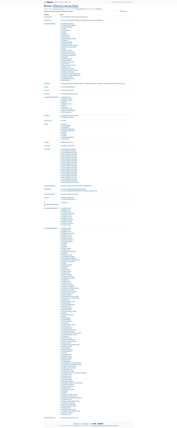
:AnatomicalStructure (67, 129)
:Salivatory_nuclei (66, 346)
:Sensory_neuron (66, 50)
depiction (47, 189)
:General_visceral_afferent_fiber (70, 344)
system (47, 93)
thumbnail (47, 20)
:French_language (66, 27)
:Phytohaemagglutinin (68, 304)
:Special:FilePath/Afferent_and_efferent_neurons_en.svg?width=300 (82, 20)
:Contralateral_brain (67, 314)
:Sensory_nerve (66, 271)
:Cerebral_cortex (66, 354)
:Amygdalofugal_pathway (68, 258)
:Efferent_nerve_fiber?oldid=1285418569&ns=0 (76, 185)
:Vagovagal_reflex (66, 328)
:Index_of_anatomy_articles (69, 396)
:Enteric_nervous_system (68, 368)
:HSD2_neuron (66, 326)
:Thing (63, 124)
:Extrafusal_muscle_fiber (68, 55)
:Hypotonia (65, 279)
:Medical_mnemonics (67, 72)
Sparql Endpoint (128, 2)
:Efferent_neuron (66, 216)
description (48, 17)
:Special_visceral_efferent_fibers (70, 401)
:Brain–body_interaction (68, 404)
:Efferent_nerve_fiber (69, 194)
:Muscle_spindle (66, 321)
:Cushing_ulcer (66, 306)
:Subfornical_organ (67, 349)
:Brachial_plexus (66, 309)
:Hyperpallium (65, 361)
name (46, 90)
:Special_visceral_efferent (68, 25)
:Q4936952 (66, 125)
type (46, 124)
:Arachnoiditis (65, 318)
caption (47, 83)
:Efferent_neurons (66, 218)
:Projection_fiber (66, 399)
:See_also (64, 107)
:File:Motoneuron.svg (67, 78)
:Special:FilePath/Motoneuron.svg (73, 189)
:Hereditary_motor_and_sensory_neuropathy (73, 373)
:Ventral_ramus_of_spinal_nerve (70, 298)
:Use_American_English (68, 110)
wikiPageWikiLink (49, 23)
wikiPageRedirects (51, 208)
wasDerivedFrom (49, 185)
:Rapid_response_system (68, 409)
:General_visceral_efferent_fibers (70, 73)
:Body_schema (66, 303)
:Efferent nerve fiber (68, 149)
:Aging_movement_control (69, 394)
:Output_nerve (66, 225)
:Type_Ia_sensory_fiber (68, 261)
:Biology (64, 253)
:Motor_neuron (66, 343)
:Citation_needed (66, 100)
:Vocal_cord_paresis (67, 284)
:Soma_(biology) (66, 60)
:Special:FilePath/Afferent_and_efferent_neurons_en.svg (79, 190)
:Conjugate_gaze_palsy (68, 339)
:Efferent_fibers (66, 208)
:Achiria (64, 246)
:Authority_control (66, 99)
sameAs (47, 149)
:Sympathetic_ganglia (67, 256)
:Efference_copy (66, 356)
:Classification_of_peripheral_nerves (71, 364)
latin (46, 87)
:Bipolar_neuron (66, 283)
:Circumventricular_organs (69, 334)
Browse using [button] (59, 2)
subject (47, 115)
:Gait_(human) (65, 359)
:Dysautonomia (66, 376)
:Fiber (63, 120)
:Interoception (66, 407)
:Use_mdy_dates (66, 112)
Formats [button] (68, 2)
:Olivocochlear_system (68, 278)
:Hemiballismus (66, 319)
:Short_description (67, 108)
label (46, 142)
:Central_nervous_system (68, 47)
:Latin (63, 28)
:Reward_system (66, 294)
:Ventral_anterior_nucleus (68, 329)
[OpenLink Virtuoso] (76, 423)
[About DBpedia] (48, 2)
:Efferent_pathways (67, 220)
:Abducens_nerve (66, 255)
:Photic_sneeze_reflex (67, 293)
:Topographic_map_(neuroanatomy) (71, 397)
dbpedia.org (99, 9)
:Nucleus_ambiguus (67, 381)
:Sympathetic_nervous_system (70, 296)
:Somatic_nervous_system (69, 291)
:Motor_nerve (65, 67)
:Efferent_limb (65, 210)
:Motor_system (66, 248)
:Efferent (64, 202)
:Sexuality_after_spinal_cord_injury (71, 333)
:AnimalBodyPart (67, 137)
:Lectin (63, 245)
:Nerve (64, 132)
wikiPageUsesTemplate (51, 97)
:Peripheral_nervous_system (69, 45)
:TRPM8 (64, 392)
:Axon (63, 48)
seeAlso (47, 145)
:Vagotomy (65, 323)
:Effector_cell (65, 250)
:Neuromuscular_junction (68, 38)
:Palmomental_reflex (67, 371)
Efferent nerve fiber (65, 6)
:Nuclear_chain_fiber (67, 276)
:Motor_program (66, 274)
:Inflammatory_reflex (67, 289)
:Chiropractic (65, 273)
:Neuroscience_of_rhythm (68, 406)
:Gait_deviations (66, 351)
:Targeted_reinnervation (68, 366)
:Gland (63, 32)
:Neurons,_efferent (67, 223)
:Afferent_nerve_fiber (67, 62)
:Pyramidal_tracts (66, 379)
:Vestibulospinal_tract (67, 331)
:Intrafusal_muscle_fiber (68, 65)
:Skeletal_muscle (66, 58)
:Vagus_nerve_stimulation (68, 341)
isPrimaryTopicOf (49, 194)
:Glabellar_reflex (66, 374)
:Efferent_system (66, 221)
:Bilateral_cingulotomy (68, 286)
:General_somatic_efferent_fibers (70, 75)
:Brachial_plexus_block (68, 301)
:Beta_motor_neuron (67, 68)
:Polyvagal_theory (66, 308)
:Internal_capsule (66, 358)
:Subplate (64, 391)
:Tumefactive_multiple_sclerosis (70, 259)
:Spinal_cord (65, 35)
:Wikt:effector (65, 80)
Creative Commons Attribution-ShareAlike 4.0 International (104, 425)
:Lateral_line (65, 299)
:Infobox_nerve (66, 97)
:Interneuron (65, 63)
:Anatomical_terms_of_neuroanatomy (72, 382)
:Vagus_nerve (65, 269)
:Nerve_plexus (65, 348)
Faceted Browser (117, 2)
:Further (64, 102)
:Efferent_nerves (66, 215)
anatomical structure (58, 9)
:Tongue (64, 268)
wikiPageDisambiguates (51, 204)
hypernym (48, 120)
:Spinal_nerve (65, 281)
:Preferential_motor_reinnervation (71, 363)
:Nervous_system (66, 264)
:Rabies (64, 313)
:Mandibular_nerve (67, 369)
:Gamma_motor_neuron (68, 53)
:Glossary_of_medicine (68, 402)
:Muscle (64, 33)
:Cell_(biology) (65, 30)
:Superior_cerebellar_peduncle (70, 288)
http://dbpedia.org (80, 9)
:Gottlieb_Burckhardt (67, 384)
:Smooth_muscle (66, 43)
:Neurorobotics (66, 387)
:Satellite (64, 40)
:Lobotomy (65, 336)
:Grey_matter (65, 37)
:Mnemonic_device (67, 77)
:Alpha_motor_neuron (67, 52)
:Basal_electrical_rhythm (68, 251)
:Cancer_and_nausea (67, 386)
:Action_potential (66, 42)
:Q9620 (65, 127)
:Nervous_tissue (66, 103)
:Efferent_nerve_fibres (68, 213)
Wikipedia (76, 425)
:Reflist (64, 105)
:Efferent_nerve (66, 211)
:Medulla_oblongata (67, 23)
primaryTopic (49, 417)
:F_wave (64, 353)
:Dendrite (64, 57)
